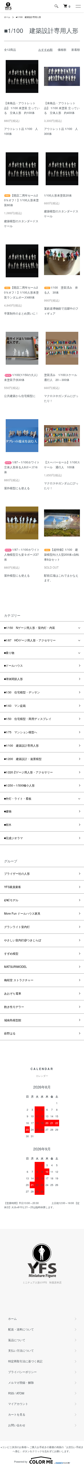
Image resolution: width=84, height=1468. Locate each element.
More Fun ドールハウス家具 (22, 913)
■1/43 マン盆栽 (15, 705)
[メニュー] (78, 6)
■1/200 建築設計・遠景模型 (23, 759)
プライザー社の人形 (17, 873)
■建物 (7, 811)
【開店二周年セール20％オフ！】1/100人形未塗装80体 (21, 200)
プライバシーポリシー (22, 1372)
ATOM (20, 1393)
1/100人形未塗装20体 (58, 195)
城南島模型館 (12, 1020)
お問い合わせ (16, 1425)
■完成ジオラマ (13, 838)
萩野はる (9, 1033)
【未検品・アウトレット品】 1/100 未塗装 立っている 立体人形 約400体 (62, 108)
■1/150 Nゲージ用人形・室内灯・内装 (29, 628)
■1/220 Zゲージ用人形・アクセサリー (28, 772)
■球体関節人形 (13, 679)
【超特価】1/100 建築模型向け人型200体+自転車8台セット (61, 554)
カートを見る (16, 1414)
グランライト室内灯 (17, 927)
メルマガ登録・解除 (21, 1382)
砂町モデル (11, 900)
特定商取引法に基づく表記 (25, 1361)
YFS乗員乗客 (12, 887)
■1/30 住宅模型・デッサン (22, 692)
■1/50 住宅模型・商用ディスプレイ (27, 719)
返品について (16, 1340)
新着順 (75, 49)
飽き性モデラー (14, 1007)
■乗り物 (9, 653)
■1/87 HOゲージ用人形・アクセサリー (30, 640)
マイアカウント (18, 1404)
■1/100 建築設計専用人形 (28, 17)
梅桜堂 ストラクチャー (18, 980)
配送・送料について (21, 1329)
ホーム (7, 17)
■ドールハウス (13, 665)
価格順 (62, 49)
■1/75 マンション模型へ (20, 732)
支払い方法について (21, 1350)
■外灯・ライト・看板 (17, 798)
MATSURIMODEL (15, 967)
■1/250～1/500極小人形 (19, 785)
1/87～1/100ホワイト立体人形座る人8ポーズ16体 (22, 467)
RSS (11, 1393)
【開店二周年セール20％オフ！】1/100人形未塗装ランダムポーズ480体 (21, 292)
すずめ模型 (11, 953)
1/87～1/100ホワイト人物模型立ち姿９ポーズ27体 (22, 554)
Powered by (20, 1461)
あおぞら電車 (12, 993)
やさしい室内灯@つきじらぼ (22, 940)
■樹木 (7, 824)
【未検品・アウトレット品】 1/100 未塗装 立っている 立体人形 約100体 (22, 108)
